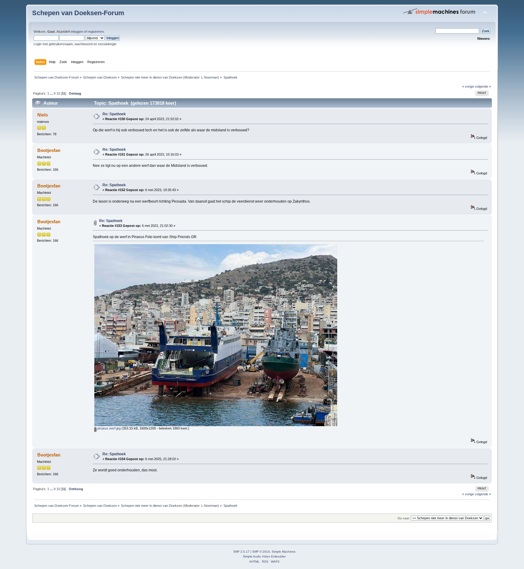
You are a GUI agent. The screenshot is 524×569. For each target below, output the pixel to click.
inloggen (77, 31)
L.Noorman (209, 77)
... (52, 93)
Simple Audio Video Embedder (264, 556)
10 (58, 93)
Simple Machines (283, 551)
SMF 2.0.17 (241, 551)
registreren (96, 31)
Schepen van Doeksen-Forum (78, 13)
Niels (42, 114)
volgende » (483, 86)
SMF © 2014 (261, 551)
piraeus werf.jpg (108, 428)
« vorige (468, 86)
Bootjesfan (48, 150)
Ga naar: (404, 518)
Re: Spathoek (114, 114)
